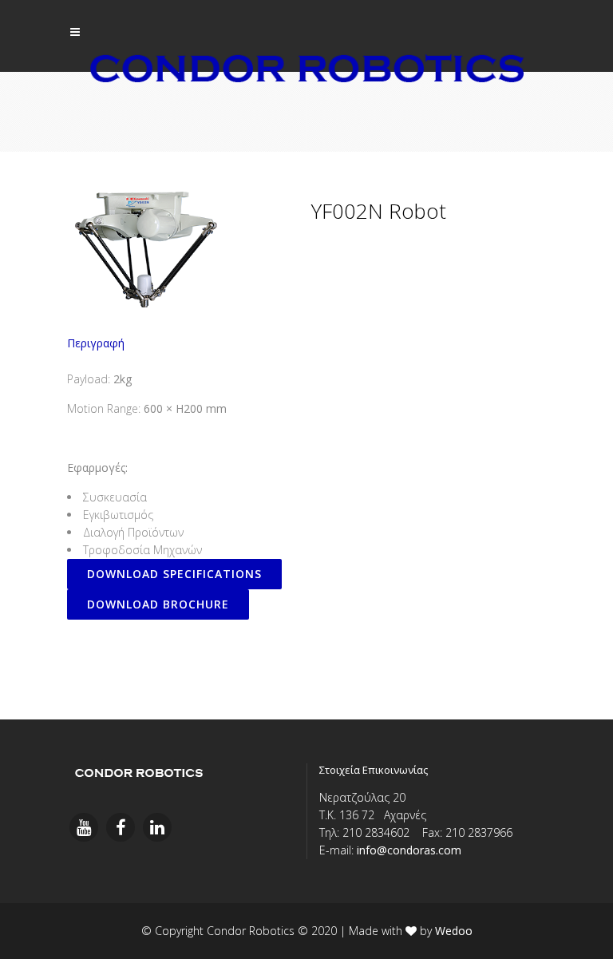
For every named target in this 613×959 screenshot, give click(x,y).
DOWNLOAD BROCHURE (158, 604)
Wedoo (454, 930)
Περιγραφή (96, 343)
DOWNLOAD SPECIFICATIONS (174, 573)
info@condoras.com (409, 850)
